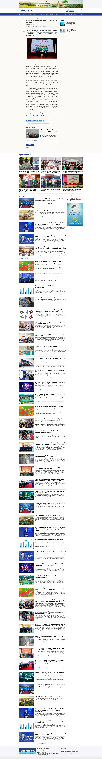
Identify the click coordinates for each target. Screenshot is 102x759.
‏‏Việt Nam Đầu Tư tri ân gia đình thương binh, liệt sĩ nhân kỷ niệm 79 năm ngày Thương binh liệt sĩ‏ (28, 190)
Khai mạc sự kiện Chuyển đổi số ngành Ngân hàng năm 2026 (49, 274)
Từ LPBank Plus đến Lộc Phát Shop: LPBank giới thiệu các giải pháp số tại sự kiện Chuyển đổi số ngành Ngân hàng (50, 443)
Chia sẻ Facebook (31, 120)
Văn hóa (74, 14)
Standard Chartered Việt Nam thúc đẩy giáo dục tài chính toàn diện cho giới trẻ (72, 172)
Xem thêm (42, 743)
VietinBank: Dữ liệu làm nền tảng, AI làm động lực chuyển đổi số (50, 371)
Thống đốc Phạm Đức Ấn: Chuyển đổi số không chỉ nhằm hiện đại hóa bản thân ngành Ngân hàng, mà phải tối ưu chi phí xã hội (50, 224)
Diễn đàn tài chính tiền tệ (43, 14)
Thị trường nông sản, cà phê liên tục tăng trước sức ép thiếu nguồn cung (49, 286)
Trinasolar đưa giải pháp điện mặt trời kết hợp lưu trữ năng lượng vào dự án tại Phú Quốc (49, 455)
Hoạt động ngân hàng (29, 14)
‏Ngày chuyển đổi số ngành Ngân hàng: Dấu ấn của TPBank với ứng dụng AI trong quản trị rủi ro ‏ (50, 383)
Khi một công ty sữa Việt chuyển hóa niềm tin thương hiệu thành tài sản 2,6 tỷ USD (50, 395)
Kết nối (70, 14)
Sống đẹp (36, 18)
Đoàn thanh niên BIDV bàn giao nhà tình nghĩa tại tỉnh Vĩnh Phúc (48, 130)
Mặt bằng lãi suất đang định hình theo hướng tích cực (49, 210)
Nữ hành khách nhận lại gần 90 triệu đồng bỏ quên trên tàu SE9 (29, 172)
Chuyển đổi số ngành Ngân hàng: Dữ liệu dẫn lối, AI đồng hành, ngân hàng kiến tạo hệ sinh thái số (50, 199)
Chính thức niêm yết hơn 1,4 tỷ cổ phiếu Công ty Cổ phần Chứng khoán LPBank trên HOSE (49, 467)
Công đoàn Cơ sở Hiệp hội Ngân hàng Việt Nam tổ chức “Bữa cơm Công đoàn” (50, 172)
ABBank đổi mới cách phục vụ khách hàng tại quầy (48, 346)
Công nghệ (66, 14)
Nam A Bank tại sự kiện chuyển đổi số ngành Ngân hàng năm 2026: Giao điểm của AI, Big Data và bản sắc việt (49, 419)
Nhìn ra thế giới (60, 14)
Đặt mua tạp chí (70, 11)
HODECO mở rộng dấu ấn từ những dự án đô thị (47, 515)
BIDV (29, 123)
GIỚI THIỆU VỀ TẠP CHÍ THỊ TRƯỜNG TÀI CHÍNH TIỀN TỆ (69, 751)
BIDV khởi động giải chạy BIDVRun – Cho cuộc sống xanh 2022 (71, 30)
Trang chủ (28, 18)
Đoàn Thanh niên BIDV (45, 123)
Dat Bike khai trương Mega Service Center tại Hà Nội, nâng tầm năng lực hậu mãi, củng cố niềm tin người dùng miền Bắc (50, 360)
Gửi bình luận (30, 144)
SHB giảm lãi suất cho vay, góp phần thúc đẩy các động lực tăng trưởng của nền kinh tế (50, 334)
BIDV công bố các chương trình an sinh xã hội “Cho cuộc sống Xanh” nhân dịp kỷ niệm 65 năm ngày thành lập (70, 24)
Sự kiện (22, 14)
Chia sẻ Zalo (39, 120)
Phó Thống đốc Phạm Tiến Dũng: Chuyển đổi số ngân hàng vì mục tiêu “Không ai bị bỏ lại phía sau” (50, 235)
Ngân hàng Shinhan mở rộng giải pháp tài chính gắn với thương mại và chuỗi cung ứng (49, 322)
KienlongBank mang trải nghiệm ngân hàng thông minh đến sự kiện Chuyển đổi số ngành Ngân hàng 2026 (49, 479)
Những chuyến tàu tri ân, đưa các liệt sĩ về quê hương (50, 190)
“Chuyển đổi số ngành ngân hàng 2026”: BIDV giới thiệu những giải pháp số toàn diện (49, 492)
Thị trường (36, 14)
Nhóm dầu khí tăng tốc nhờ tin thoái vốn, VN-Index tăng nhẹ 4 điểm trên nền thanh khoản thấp (49, 262)
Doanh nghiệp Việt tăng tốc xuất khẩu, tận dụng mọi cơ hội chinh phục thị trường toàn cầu (50, 431)
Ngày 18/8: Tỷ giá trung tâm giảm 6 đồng (45, 298)
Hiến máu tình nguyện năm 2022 (36, 123)
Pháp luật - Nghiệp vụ (53, 14)
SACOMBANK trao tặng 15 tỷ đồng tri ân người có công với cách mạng (71, 190)
